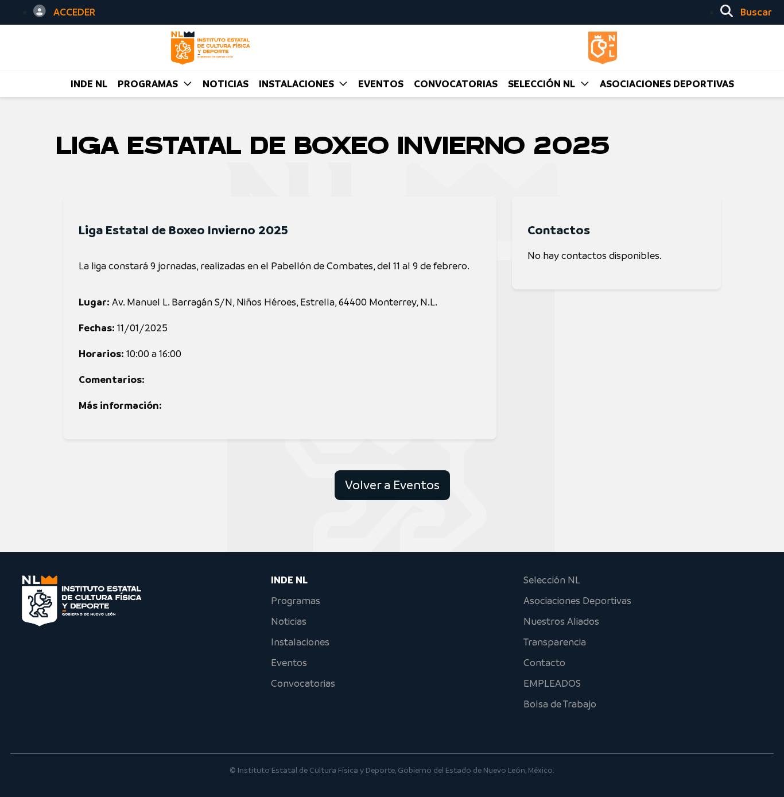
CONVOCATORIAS (456, 84)
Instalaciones (300, 642)
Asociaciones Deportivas (667, 84)
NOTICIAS (226, 84)
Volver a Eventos (392, 485)
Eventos (289, 662)
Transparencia (554, 642)
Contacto (544, 662)
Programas (295, 600)
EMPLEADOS (552, 683)
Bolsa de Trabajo (559, 704)
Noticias (288, 621)
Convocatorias (303, 683)
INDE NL (89, 84)
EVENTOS (380, 84)
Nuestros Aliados (561, 621)
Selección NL (551, 580)
